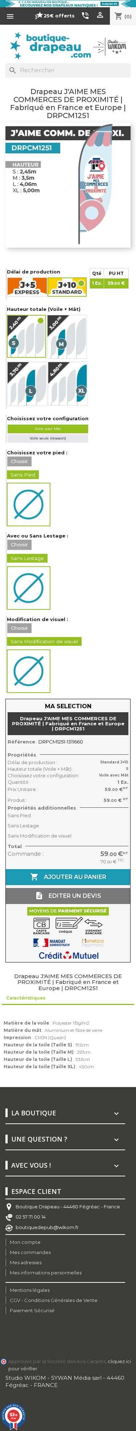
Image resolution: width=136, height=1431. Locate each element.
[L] (27, 384)
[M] (67, 337)
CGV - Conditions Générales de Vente (54, 1300)
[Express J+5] (27, 286)
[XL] (68, 384)
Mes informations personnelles (46, 1273)
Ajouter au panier (68, 876)
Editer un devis (68, 895)
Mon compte (25, 1242)
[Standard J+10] (67, 286)
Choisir (19, 461)
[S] (26, 336)
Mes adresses (26, 1262)
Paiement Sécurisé (32, 1310)
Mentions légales (30, 1290)
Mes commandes (30, 1252)
